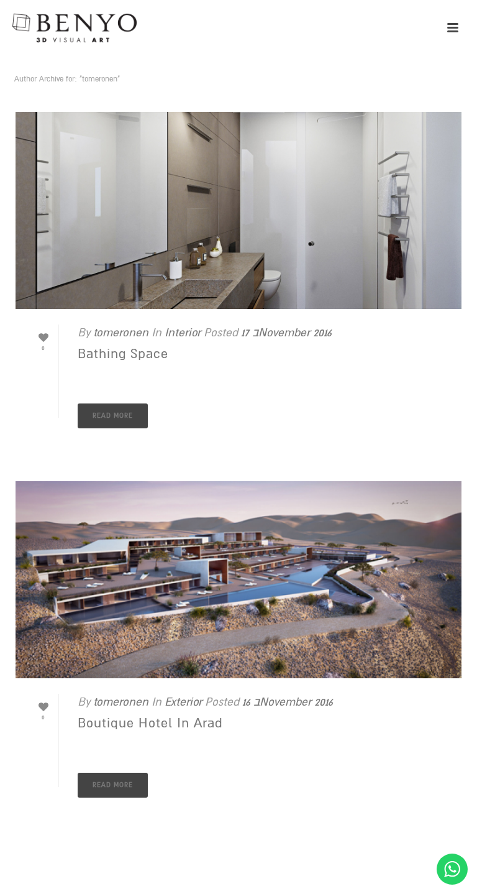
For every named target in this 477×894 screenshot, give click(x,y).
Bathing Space (123, 354)
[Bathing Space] (238, 210)
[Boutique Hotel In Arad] (238, 579)
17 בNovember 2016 (286, 332)
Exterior (183, 702)
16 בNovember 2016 (287, 702)
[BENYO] (74, 28)
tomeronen (120, 332)
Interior (183, 332)
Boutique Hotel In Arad (150, 723)
